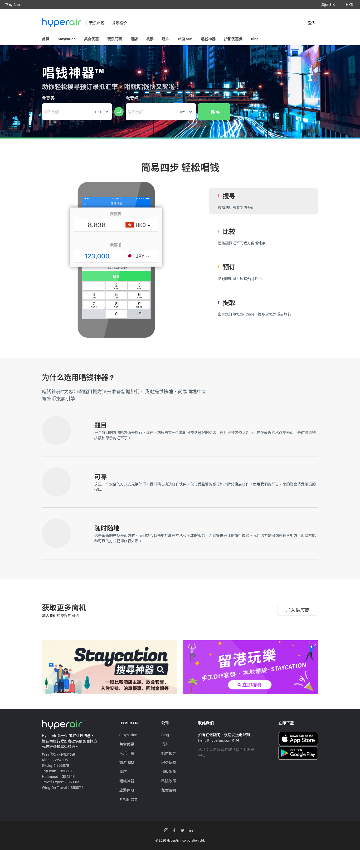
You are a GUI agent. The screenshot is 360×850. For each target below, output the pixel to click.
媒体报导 (168, 753)
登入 (311, 22)
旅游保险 (126, 790)
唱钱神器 (126, 780)
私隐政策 (168, 780)
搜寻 (215, 112)
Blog (165, 734)
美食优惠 (126, 743)
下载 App (12, 4)
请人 (165, 743)
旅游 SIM (126, 762)
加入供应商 (298, 610)
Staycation (128, 734)
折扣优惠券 (128, 799)
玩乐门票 (126, 753)
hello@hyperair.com (214, 740)
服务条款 (168, 762)
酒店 (123, 771)
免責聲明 (168, 790)
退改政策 (168, 771)
